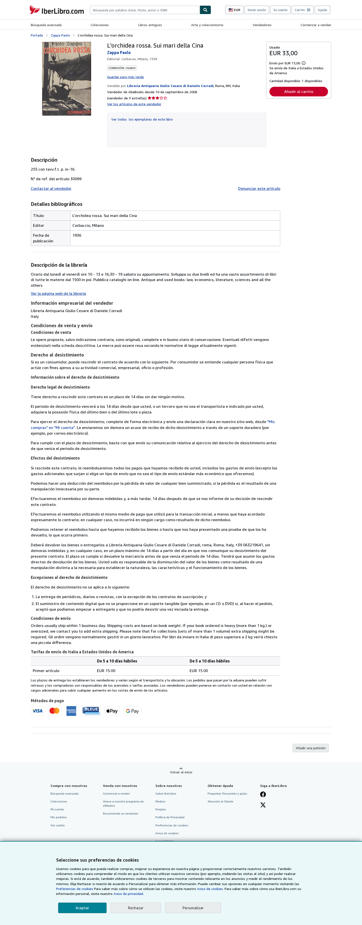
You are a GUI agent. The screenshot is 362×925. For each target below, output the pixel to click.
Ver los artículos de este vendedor (134, 104)
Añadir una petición (311, 748)
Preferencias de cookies (74, 889)
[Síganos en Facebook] (263, 795)
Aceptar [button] (82, 908)
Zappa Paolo (60, 35)
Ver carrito (57, 825)
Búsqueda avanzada (46, 25)
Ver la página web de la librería (58, 293)
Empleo (160, 809)
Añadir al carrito (298, 91)
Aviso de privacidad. (129, 893)
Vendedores (262, 25)
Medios (160, 801)
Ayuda (322, 10)
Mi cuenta (57, 809)
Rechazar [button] (136, 908)
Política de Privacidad (169, 817)
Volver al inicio (181, 772)
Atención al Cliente (220, 801)
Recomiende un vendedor (120, 813)
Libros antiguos (150, 25)
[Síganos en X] (263, 805)
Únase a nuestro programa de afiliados (123, 803)
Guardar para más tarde (125, 77)
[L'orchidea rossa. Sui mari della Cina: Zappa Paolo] (66, 79)
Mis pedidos (58, 817)
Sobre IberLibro (165, 793)
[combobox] (145, 10)
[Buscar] (205, 10)
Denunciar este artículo (259, 188)
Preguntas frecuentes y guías (227, 793)
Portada (37, 35)
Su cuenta (280, 10)
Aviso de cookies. (210, 889)
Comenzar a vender (316, 25)
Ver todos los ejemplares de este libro (142, 119)
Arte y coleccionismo (207, 25)
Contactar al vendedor (51, 188)
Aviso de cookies (167, 833)
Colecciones (100, 25)
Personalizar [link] (193, 908)
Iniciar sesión (257, 10)
